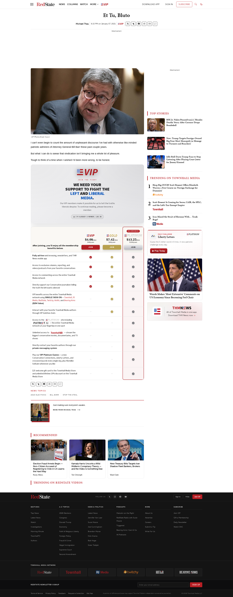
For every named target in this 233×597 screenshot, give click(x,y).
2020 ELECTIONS (38, 395)
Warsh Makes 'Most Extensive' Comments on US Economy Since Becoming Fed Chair (175, 295)
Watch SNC (178, 527)
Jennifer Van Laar (95, 518)
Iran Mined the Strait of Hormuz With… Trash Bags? (175, 218)
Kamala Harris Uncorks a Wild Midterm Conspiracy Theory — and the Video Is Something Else (86, 466)
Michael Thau (82, 23)
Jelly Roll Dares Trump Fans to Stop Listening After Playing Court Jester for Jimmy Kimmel (183, 159)
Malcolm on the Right (125, 513)
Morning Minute (37, 531)
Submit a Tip (150, 527)
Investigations (36, 527)
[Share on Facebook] (139, 24)
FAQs (187, 497)
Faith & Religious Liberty (69, 531)
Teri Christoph (76, 475)
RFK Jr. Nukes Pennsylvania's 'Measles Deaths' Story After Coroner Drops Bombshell (184, 122)
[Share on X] (128, 24)
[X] (109, 497)
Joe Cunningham (95, 527)
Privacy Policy (51, 593)
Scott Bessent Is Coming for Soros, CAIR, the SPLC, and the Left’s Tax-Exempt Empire (177, 204)
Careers (148, 522)
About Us (149, 513)
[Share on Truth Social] (133, 24)
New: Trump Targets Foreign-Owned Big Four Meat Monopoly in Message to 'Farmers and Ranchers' (184, 141)
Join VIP (197, 497)
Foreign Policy (65, 536)
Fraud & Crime (65, 541)
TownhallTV (35, 536)
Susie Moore (93, 522)
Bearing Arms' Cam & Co (126, 530)
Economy (63, 527)
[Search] (195, 4)
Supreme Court (65, 550)
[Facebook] (120, 497)
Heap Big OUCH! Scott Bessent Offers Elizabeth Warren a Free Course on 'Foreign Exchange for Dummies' (175, 187)
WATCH (84, 4)
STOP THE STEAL (70, 395)
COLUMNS (72, 4)
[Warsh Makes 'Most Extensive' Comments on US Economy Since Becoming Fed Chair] (174, 274)
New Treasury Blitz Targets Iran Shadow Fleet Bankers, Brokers (125, 464)
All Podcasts (121, 535)
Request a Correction (76, 593)
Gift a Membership (181, 518)
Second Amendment (67, 554)
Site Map (90, 593)
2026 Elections (65, 513)
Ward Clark (114, 475)
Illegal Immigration (67, 545)
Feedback (62, 593)
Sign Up (196, 585)
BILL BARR (54, 395)
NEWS (62, 4)
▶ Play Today (158, 251)
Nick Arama (92, 536)
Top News (35, 513)
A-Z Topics (64, 507)
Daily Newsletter (180, 522)
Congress (63, 518)
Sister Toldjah (93, 545)
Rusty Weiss (38, 475)
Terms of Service (37, 593)
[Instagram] (115, 497)
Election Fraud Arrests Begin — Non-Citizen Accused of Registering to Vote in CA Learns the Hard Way (48, 467)
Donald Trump (65, 522)
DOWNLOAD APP (151, 4)
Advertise (148, 518)
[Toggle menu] (32, 4)
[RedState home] (40, 497)
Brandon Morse (94, 531)
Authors (34, 541)
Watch (33, 522)
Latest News (35, 518)
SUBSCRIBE (184, 4)
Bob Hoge (92, 541)
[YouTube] (126, 497)
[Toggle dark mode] (201, 4)
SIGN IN (169, 4)
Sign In (178, 497)
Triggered (120, 525)
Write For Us (150, 531)
